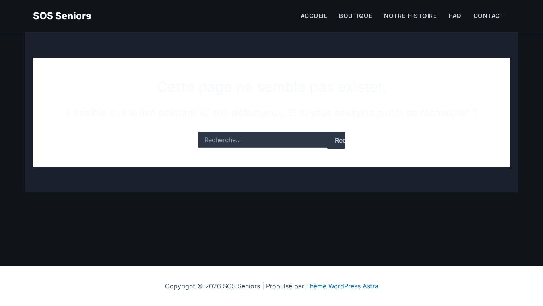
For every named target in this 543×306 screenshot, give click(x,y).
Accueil (314, 16)
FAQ (455, 16)
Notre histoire (410, 16)
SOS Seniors (62, 16)
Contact (488, 16)
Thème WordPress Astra (342, 286)
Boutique (355, 16)
